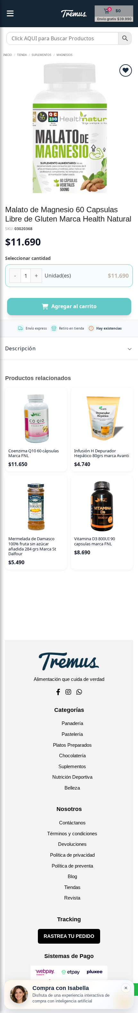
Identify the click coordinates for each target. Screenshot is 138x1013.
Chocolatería (72, 755)
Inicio (7, 55)
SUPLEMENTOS (41, 55)
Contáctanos (72, 822)
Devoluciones (72, 844)
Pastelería (72, 734)
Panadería (72, 723)
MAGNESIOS (64, 55)
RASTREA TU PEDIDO (69, 936)
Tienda (22, 55)
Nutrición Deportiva (72, 777)
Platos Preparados (72, 745)
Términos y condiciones (72, 833)
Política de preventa (72, 866)
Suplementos (72, 766)
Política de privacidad (72, 855)
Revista (72, 897)
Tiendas (72, 887)
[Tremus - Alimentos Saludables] (63, 14)
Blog (72, 876)
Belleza (72, 788)
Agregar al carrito (74, 306)
